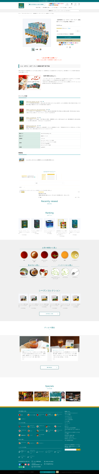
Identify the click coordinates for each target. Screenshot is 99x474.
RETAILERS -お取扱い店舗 (69, 435)
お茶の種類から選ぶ (46, 7)
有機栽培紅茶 (23, 435)
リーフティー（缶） (32, 457)
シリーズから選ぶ (55, 7)
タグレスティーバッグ (50, 452)
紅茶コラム (67, 426)
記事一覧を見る (49, 367)
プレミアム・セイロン (50, 431)
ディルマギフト (23, 426)
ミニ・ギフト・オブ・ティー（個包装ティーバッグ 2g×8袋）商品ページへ (40, 159)
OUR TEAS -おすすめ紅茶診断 (70, 427)
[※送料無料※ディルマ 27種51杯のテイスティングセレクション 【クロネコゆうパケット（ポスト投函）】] (62, 224)
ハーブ (31, 435)
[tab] (33, 49)
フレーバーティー (41, 431)
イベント (66, 424)
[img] (41, 192)
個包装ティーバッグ (23, 452)
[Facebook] (67, 47)
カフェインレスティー (41, 415)
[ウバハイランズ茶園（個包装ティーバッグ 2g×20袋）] (54, 298)
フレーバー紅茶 (32, 414)
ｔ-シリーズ (59, 426)
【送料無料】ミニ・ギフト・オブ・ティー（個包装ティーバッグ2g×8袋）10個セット (36, 190)
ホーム (20, 13)
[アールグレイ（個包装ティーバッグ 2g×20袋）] (37, 224)
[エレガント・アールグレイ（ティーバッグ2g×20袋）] (49, 224)
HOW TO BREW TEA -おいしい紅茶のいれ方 (72, 430)
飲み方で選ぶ (38, 7)
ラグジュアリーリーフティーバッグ (32, 452)
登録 (78, 449)
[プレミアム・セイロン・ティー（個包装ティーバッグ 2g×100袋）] (24, 224)
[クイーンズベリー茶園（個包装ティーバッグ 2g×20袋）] (33, 298)
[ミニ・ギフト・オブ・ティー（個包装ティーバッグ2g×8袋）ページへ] (22, 160)
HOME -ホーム (67, 411)
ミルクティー (32, 443)
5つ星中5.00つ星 (30, 175)
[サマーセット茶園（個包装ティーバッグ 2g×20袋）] (44, 298)
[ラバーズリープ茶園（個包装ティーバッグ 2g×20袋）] (23, 298)
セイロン (62, 10)
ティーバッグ (41, 451)
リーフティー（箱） (59, 452)
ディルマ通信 (67, 421)
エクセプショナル (23, 431)
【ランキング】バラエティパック (27, 13)
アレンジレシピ (67, 422)
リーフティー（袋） (23, 457)
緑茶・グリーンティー (59, 415)
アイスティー (41, 443)
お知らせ (70, 7)
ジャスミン (58, 10)
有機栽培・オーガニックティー (50, 415)
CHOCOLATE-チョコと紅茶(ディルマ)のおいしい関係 (72, 433)
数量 (57, 31)
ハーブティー (23, 418)
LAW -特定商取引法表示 (69, 440)
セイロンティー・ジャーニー (32, 426)
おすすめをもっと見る (49, 313)
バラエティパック (41, 426)
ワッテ (49, 426)
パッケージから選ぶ (63, 7)
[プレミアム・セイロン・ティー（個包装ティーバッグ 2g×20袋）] (74, 224)
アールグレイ (54, 10)
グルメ (31, 430)
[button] (59, 28)
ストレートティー (23, 443)
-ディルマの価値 (67, 414)
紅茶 (22, 414)
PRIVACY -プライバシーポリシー (70, 438)
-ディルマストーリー (68, 416)
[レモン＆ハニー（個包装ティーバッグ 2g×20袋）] (75, 298)
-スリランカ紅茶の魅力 (69, 419)
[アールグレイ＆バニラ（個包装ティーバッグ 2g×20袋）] (65, 298)
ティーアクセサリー (41, 435)
